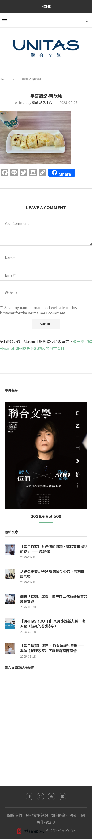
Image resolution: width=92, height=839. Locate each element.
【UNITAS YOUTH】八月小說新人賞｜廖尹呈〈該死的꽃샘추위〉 (52, 623)
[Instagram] (40, 796)
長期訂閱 (77, 815)
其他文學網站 (36, 815)
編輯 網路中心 (42, 102)
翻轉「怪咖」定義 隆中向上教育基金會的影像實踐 (53, 599)
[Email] (62, 796)
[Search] (87, 20)
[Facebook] (29, 796)
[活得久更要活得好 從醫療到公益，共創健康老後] (10, 574)
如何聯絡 (59, 815)
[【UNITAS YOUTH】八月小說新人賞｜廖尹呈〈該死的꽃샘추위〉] (10, 623)
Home (46, 6)
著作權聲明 (46, 822)
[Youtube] (51, 796)
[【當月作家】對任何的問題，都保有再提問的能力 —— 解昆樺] (10, 549)
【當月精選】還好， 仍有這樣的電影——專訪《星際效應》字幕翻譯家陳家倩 (52, 648)
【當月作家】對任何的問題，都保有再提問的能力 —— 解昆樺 (53, 549)
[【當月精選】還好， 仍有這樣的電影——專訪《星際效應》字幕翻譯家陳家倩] (10, 648)
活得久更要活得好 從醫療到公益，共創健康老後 (52, 574)
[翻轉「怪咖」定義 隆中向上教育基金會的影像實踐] (10, 599)
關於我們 (14, 815)
